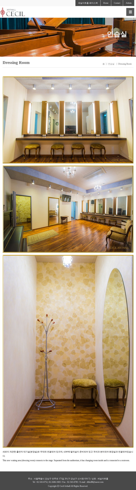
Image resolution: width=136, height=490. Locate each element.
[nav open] (130, 12)
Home (105, 3)
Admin (129, 3)
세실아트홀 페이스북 (88, 3)
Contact (117, 3)
